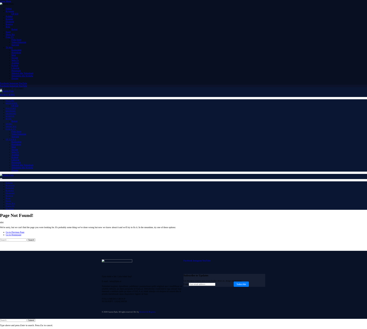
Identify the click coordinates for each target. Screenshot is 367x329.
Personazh (16, 70)
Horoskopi (16, 52)
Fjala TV (10, 37)
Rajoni (14, 29)
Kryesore (10, 11)
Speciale (15, 45)
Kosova (9, 24)
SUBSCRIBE (7, 94)
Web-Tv (15, 60)
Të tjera (9, 47)
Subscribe (241, 284)
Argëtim (15, 63)
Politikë (9, 16)
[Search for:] (13, 240)
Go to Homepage (13, 235)
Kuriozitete (16, 50)
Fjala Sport (16, 39)
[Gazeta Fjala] (7, 91)
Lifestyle (15, 68)
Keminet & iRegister (147, 312)
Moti (13, 55)
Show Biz (10, 34)
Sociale (14, 58)
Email (186, 284)
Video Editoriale (18, 42)
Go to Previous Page (15, 232)
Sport (8, 32)
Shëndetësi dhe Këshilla (22, 76)
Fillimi (9, 8)
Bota (8, 27)
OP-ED (14, 14)
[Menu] (1, 89)
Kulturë (14, 65)
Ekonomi (10, 21)
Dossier (14, 78)
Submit (31, 320)
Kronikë (9, 19)
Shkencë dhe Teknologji (22, 73)
